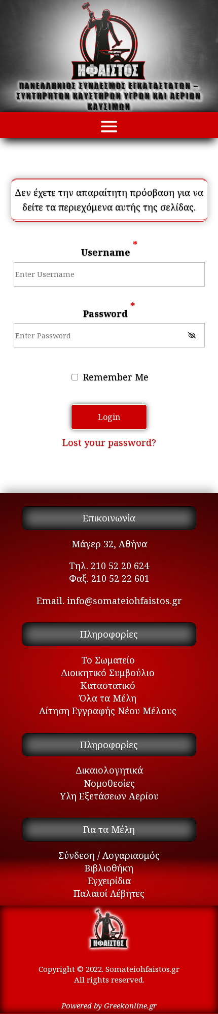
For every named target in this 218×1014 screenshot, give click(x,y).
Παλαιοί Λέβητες (109, 893)
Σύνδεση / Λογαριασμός (109, 855)
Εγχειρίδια (109, 881)
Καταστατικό (108, 685)
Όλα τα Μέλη (108, 698)
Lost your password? (109, 442)
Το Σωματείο (108, 660)
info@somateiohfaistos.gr (124, 601)
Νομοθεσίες (109, 783)
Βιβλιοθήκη (109, 868)
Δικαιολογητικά (109, 770)
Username (109, 248)
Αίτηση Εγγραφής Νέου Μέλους (107, 711)
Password (109, 309)
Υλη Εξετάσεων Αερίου (109, 796)
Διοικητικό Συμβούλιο (108, 673)
